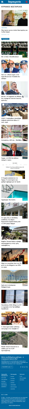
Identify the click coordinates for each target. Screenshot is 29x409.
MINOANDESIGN (16, 405)
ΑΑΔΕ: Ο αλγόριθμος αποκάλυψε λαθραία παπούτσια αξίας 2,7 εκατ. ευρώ (11, 120)
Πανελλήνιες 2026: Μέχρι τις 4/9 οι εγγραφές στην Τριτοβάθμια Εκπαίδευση (11, 307)
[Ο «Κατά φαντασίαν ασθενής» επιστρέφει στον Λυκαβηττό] (14, 320)
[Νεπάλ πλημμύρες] (14, 340)
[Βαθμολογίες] (14, 298)
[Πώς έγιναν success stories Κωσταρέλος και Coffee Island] (14, 18)
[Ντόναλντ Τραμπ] (14, 151)
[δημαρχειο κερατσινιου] (14, 211)
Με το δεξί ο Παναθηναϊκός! (10, 57)
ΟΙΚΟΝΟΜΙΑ (4, 27)
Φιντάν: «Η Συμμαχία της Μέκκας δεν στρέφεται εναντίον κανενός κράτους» (11, 98)
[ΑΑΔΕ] (14, 111)
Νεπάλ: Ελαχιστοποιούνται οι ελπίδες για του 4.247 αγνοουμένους (10, 348)
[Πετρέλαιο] (14, 256)
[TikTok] (25, 367)
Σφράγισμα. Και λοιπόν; (8, 200)
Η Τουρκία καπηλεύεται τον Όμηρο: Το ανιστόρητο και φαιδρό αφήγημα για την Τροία (10, 180)
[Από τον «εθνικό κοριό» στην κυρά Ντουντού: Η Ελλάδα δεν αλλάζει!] (14, 68)
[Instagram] (23, 367)
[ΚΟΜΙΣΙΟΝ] (14, 278)
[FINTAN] (14, 89)
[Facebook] (20, 367)
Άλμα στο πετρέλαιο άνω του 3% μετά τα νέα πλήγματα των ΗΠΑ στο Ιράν (11, 265)
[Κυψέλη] (14, 234)
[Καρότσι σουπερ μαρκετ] (14, 133)
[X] (27, 367)
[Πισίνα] (14, 193)
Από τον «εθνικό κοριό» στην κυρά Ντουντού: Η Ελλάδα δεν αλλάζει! (10, 76)
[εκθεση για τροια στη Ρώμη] (14, 171)
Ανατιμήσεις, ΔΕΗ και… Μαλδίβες (11, 140)
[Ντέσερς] (14, 50)
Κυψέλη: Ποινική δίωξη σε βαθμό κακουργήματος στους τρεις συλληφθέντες (11, 243)
